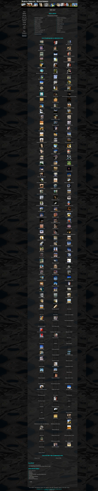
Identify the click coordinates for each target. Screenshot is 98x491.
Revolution (69, 337)
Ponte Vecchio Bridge (69, 314)
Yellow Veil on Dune (69, 441)
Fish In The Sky (42, 165)
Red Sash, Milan (69, 331)
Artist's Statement (32, 470)
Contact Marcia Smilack (33, 476)
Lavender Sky (69, 228)
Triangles (41, 406)
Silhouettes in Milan (69, 354)
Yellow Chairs (41, 441)
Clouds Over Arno (69, 113)
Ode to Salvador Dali (69, 280)
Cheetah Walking (55, 102)
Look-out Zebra (69, 240)
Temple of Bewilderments (42, 389)
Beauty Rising (55, 61)
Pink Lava (42, 314)
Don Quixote (69, 130)
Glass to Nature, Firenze (69, 182)
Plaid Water (55, 314)
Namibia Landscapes (61, 32)
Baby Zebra (41, 56)
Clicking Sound (42, 113)
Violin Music (55, 418)
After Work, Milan (69, 44)
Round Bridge (69, 343)
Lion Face (55, 240)
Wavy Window (69, 418)
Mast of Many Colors (69, 251)
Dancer (41, 125)
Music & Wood (41, 274)
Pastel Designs (42, 297)
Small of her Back (55, 366)
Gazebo (69, 176)
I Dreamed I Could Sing (55, 222)
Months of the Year (69, 263)
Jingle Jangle (69, 222)
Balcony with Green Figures (69, 56)
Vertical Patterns (69, 412)
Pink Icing (69, 308)
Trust (69, 406)
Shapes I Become (60, 23)
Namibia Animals (38, 34)
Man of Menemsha (69, 245)
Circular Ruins (41, 107)
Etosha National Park (69, 142)
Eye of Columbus (55, 148)
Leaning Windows (55, 234)
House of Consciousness (41, 217)
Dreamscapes (59, 28)
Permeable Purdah (69, 297)
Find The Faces (69, 159)
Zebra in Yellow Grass (69, 446)
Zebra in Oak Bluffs (55, 446)
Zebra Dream (41, 446)
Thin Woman (55, 400)
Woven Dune (69, 429)
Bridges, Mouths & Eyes (61, 17)
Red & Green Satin (55, 326)
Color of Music (60, 26)
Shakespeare (41, 354)
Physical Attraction (55, 308)
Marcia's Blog (31, 477)
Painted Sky (41, 291)
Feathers (69, 153)
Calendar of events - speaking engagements (37, 474)
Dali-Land (69, 119)
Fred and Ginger (69, 171)
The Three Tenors (41, 400)
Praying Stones (55, 320)
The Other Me (69, 395)
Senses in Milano (38, 19)
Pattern (55, 297)
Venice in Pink (60, 21)
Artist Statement (37, 487)
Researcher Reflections (24, 36)
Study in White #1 (41, 383)
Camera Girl (55, 96)
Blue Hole (55, 79)
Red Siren (42, 337)
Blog (24, 31)
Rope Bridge (41, 343)
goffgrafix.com (52, 489)
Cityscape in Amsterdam (55, 107)
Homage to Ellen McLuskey (41, 205)
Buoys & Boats (37, 23)
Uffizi (42, 412)
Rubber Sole (41, 349)
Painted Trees (55, 291)
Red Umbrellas (55, 337)
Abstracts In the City (38, 32)
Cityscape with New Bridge (69, 107)
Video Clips (24, 17)
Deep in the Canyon (69, 125)
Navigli (69, 274)
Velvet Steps (55, 412)
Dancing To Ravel (55, 125)
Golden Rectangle (41, 188)
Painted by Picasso (69, 286)
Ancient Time (69, 50)
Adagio (55, 44)
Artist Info (24, 15)
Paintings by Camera (39, 17)
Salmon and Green (55, 349)
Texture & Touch (38, 28)
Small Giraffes (41, 366)
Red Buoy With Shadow (41, 331)
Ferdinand (42, 159)
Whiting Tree (69, 423)
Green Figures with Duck (41, 194)
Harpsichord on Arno (56, 199)
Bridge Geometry (69, 84)
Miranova (41, 263)
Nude (55, 280)
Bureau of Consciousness (42, 96)
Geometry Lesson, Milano (42, 182)
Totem (69, 400)
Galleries (24, 13)
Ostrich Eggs (41, 286)
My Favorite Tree (55, 274)
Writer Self (42, 435)
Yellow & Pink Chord (55, 435)
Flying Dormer (41, 171)
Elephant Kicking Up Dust (42, 142)
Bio (44, 487)
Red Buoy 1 (69, 326)
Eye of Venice (41, 153)
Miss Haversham (55, 263)
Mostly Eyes (41, 268)
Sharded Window (55, 354)
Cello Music (41, 102)
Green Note (55, 194)
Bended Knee (69, 67)
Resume (30, 471)
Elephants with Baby (55, 142)
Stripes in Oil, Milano (56, 377)
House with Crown (69, 217)
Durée (55, 136)
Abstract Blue (41, 44)
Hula (42, 222)
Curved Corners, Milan (55, 119)
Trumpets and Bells (55, 406)
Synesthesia (24, 18)
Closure (55, 113)
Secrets (69, 349)
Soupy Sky (42, 372)
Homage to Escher (55, 205)
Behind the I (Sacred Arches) (69, 61)
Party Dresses (69, 291)
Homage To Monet (41, 211)
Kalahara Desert (41, 228)
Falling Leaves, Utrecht (55, 153)
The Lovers (55, 395)
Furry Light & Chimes (42, 176)
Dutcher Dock (69, 136)
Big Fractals (55, 73)
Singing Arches (42, 360)
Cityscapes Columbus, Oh (40, 30)
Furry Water (55, 176)
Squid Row (55, 372)
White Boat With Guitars (55, 423)
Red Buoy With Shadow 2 (55, 331)
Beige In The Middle (42, 67)
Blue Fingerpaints (41, 79)
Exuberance (41, 148)
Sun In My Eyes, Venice (55, 383)
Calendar (24, 20)
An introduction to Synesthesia (35, 465)
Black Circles (69, 73)
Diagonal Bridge (41, 130)
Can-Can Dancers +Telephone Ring (69, 96)
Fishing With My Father (55, 165)
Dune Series (41, 136)
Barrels (41, 61)
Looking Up (41, 245)
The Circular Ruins (41, 395)
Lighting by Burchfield (41, 240)
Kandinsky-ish (55, 228)
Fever (55, 159)
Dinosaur (55, 130)
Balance (55, 56)
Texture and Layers (55, 389)
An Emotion (55, 50)
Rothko (55, 343)
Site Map (24, 24)
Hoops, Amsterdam (69, 211)
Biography (31, 473)
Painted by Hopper (55, 286)
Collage (41, 119)
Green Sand (69, 194)
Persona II (42, 303)
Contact (24, 22)
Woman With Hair (55, 429)
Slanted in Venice (55, 360)
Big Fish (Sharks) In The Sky (41, 73)
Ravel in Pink (58, 458)
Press (24, 27)
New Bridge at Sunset (41, 280)
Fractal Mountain (55, 171)
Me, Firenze (41, 257)
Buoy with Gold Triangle (69, 90)
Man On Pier (55, 251)
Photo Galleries (31, 487)
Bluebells (69, 79)
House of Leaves (55, 217)
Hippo (69, 199)
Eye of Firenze (69, 148)
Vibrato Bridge (41, 418)
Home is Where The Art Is (55, 211)
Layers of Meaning (41, 234)
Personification (38, 26)
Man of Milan (41, 251)
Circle (69, 102)
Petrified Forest (69, 303)
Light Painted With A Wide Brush (69, 234)
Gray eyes (69, 188)
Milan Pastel (69, 257)
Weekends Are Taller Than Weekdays (41, 423)
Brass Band (55, 84)
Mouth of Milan (69, 268)
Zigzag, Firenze (42, 452)
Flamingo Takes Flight (69, 165)
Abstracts (59, 30)
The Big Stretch (69, 389)
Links (24, 26)
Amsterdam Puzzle (41, 50)
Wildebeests (41, 429)
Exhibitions (24, 33)
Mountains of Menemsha (55, 268)
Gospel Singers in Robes (55, 188)
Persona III (55, 303)
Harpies (41, 199)
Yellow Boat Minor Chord (69, 435)
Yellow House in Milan (55, 441)
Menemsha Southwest (55, 257)
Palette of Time (60, 19)
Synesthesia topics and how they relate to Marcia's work (39, 466)
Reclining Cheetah (41, 326)
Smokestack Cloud (69, 366)
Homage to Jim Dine (69, 205)
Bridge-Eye (41, 90)
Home (24, 11)
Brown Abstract (55, 90)
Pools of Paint (41, 320)
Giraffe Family (55, 182)
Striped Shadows (41, 377)
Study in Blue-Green (69, 377)
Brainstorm (42, 84)
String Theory (69, 372)
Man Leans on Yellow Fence (55, 245)
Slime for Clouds (69, 360)
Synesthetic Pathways (69, 383)
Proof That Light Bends (69, 320)
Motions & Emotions (38, 21)
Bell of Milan (55, 67)
